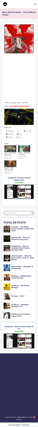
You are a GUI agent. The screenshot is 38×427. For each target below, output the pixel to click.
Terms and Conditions (14, 424)
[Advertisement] (19, 79)
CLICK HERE (19, 182)
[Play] (19, 117)
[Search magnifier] (32, 213)
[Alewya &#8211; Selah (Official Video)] (10, 163)
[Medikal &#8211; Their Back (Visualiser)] (24, 148)
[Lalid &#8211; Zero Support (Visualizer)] (10, 148)
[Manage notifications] (34, 417)
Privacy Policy (26, 424)
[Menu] (35, 4)
